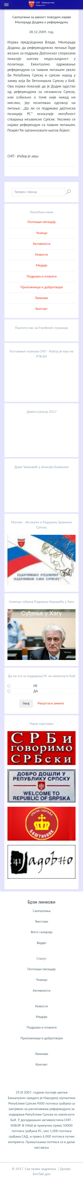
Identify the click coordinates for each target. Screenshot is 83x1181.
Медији (41, 265)
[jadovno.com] (41, 882)
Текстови (41, 921)
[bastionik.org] (41, 844)
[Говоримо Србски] (41, 768)
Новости (41, 254)
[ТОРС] (41, 806)
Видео (41, 943)
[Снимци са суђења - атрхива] (41, 659)
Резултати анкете (51, 703)
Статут (41, 959)
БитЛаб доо (41, 1174)
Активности (41, 244)
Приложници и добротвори (41, 287)
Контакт (42, 309)
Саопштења (41, 911)
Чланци (41, 233)
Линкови (41, 298)
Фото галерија (41, 932)
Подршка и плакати (42, 276)
